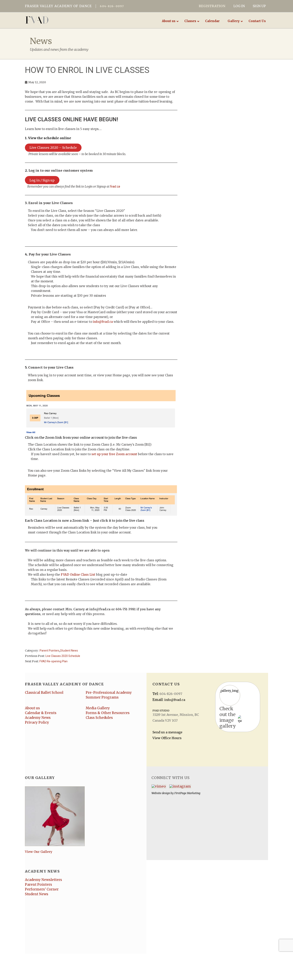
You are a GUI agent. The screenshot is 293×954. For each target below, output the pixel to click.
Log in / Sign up (42, 180)
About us (32, 708)
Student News (69, 650)
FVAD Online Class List (78, 574)
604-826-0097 (112, 6)
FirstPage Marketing (187, 793)
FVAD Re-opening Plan (53, 661)
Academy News (38, 717)
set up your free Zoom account (114, 454)
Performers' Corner (42, 889)
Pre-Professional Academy (109, 692)
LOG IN (239, 6)
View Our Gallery (38, 852)
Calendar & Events (40, 713)
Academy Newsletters (43, 880)
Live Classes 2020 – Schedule (53, 148)
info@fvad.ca (103, 322)
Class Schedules (99, 717)
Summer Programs (102, 697)
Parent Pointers (49, 650)
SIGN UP (259, 6)
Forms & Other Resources (108, 713)
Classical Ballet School (44, 692)
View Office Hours (167, 738)
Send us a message (167, 732)
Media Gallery (98, 708)
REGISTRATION (212, 6)
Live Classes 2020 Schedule (62, 656)
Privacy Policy (37, 722)
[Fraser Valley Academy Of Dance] (52, 20)
